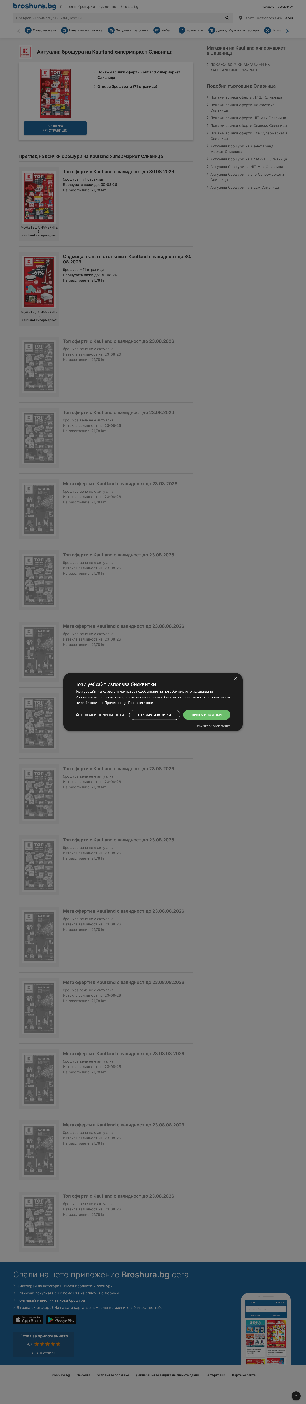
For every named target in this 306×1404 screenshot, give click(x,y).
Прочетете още (140, 702)
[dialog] (153, 702)
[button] (100, 714)
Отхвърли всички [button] (154, 714)
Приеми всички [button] (207, 714)
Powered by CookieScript (213, 726)
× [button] (235, 678)
